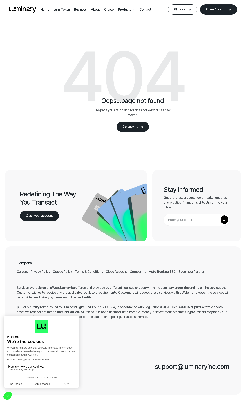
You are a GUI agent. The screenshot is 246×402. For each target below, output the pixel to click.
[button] (126, 9)
